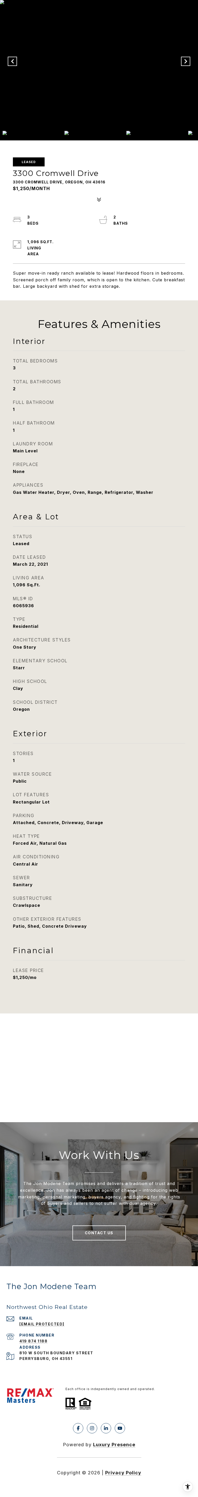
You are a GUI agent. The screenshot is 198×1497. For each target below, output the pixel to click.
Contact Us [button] (99, 1233)
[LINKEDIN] (106, 1428)
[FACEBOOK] (78, 1428)
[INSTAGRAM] (92, 1428)
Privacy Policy (123, 1472)
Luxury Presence (114, 1444)
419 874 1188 (33, 1341)
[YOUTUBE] (120, 1428)
